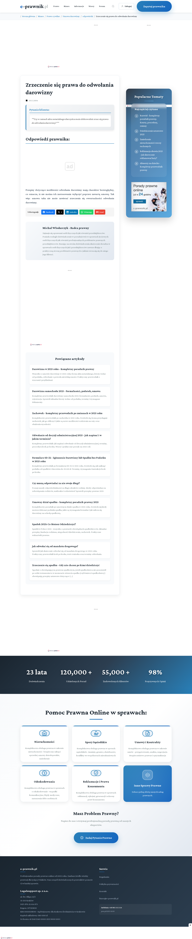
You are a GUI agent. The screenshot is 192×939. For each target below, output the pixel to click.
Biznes (66, 6)
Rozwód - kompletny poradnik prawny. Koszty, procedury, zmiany (150, 120)
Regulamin (104, 877)
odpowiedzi (88, 16)
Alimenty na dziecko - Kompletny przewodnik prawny (151, 166)
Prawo (56, 6)
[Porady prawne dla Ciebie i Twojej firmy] (149, 211)
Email (101, 212)
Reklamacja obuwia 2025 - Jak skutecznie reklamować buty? (151, 154)
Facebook (49, 212)
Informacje (79, 6)
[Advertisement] (96, 46)
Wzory (91, 6)
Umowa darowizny (71, 16)
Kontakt (103, 891)
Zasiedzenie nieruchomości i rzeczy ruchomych (150, 143)
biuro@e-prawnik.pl (108, 898)
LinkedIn (73, 212)
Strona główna (28, 16)
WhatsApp (88, 212)
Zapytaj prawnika (154, 6)
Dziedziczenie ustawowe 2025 (151, 133)
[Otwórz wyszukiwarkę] (113, 6)
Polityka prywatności (109, 884)
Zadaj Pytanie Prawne (98, 837)
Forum (102, 6)
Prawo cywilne (53, 16)
